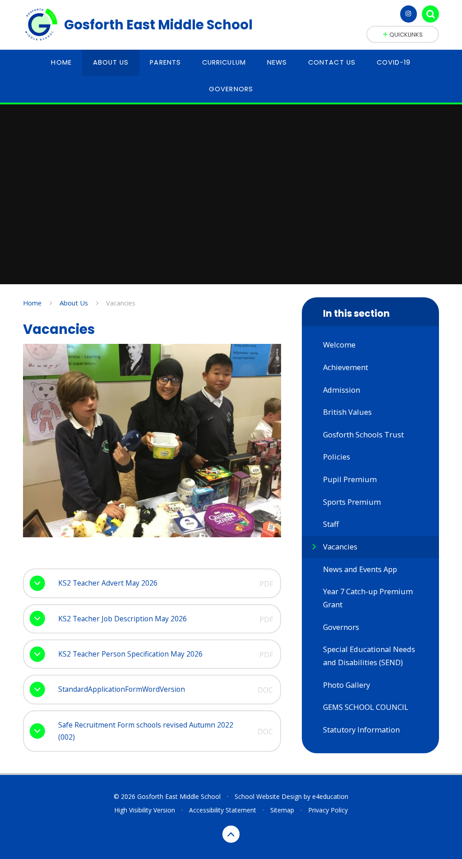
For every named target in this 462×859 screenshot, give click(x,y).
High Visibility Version (144, 810)
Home (32, 302)
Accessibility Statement (222, 810)
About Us (74, 302)
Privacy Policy (328, 810)
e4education (330, 796)
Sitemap (282, 810)
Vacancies (120, 302)
